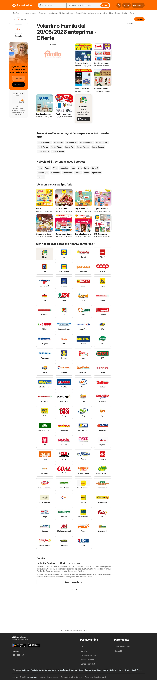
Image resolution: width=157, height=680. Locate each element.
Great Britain (96, 670)
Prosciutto (67, 173)
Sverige (127, 670)
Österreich (26, 670)
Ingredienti (96, 173)
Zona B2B (119, 651)
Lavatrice (64, 168)
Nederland (113, 670)
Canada (48, 670)
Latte (86, 168)
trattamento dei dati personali (18, 113)
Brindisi (58, 151)
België (41, 670)
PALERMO (44, 142)
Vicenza (83, 147)
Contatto (84, 651)
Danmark (74, 670)
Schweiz (55, 670)
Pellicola (40, 177)
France (88, 670)
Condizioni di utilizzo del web (71, 677)
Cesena (98, 147)
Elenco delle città (121, 13)
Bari (58, 142)
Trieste (57, 147)
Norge (120, 670)
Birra (79, 168)
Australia (34, 670)
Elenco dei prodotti (88, 664)
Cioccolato (55, 173)
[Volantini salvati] (118, 5)
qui (54, 569)
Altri (131, 13)
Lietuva (105, 670)
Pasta (39, 168)
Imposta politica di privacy (49, 677)
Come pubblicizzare (122, 646)
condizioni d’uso (17, 110)
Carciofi (94, 168)
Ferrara (43, 151)
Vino (55, 168)
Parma (42, 147)
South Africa (136, 670)
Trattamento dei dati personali (95, 677)
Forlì (69, 147)
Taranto (102, 142)
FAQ (82, 646)
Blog (111, 13)
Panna (86, 173)
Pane (72, 168)
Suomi (81, 670)
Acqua (47, 168)
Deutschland (65, 670)
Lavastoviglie (42, 173)
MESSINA (86, 142)
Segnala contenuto (88, 655)
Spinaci (78, 173)
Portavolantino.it (31, 677)
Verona (71, 142)
